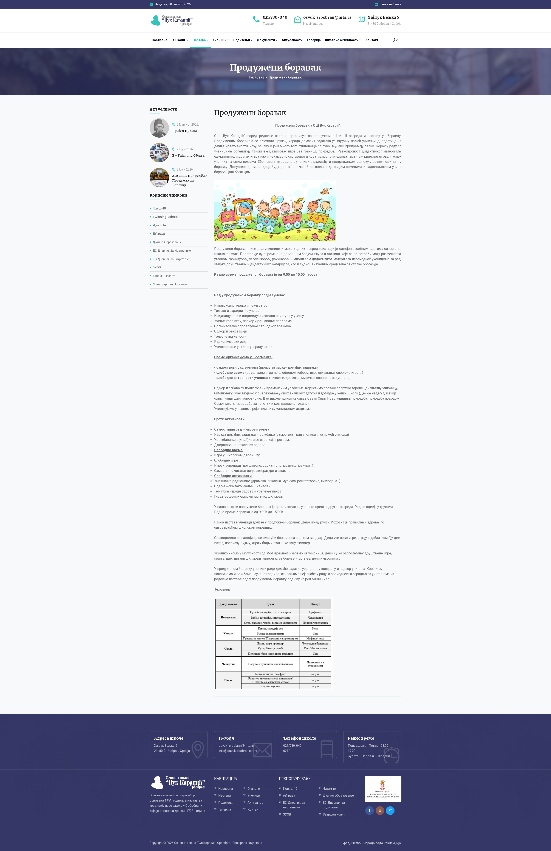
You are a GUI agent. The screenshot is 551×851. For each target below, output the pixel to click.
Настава (199, 40)
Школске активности (342, 40)
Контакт (371, 40)
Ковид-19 (159, 208)
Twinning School (165, 217)
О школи (179, 40)
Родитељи (241, 40)
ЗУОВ (157, 267)
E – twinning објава (188, 155)
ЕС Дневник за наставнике (172, 250)
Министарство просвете (170, 284)
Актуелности (292, 40)
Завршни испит (164, 276)
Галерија (314, 40)
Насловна (159, 40)
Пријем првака (184, 131)
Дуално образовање (167, 242)
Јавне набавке (390, 4)
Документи (266, 40)
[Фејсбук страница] (369, 810)
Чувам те (159, 225)
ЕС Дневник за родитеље (171, 259)
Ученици (219, 40)
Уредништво (351, 843)
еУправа (159, 233)
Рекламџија (392, 843)
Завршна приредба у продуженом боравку (189, 180)
